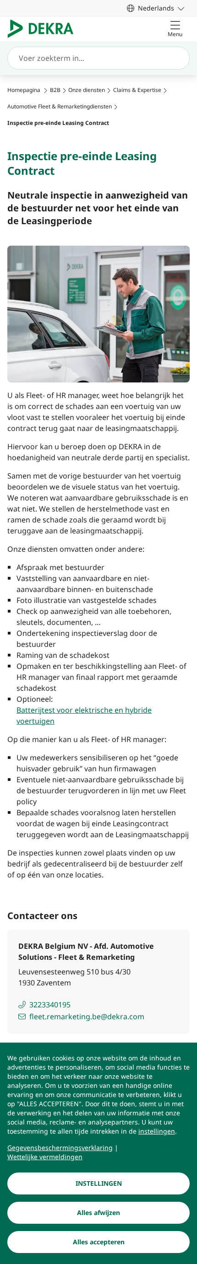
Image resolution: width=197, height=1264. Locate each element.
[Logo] (44, 28)
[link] (155, 8)
